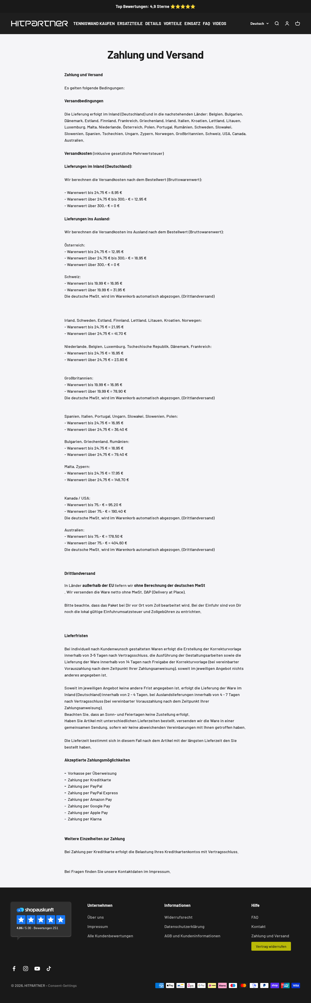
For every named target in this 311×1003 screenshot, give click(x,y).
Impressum (97, 926)
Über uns (95, 917)
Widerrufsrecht (178, 917)
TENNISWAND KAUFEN (94, 23)
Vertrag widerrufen (271, 946)
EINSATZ (192, 23)
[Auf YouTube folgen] (37, 968)
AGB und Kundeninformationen (192, 935)
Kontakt (258, 926)
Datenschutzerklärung (184, 926)
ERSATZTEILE (130, 23)
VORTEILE (173, 23)
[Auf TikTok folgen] (49, 968)
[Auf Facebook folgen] (14, 968)
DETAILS (153, 23)
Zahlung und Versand (270, 935)
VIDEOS (219, 23)
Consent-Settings (62, 985)
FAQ (206, 23)
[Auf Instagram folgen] (26, 968)
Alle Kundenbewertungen (110, 935)
